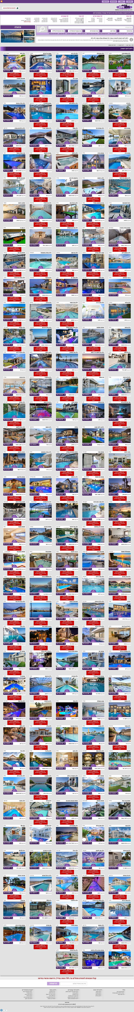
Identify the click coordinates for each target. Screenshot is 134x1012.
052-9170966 (86, 170)
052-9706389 (112, 544)
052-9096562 (86, 320)
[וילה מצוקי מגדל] (41, 136)
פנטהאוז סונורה (21, 78)
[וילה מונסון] (93, 934)
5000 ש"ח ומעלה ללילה (79, 21)
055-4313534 (86, 469)
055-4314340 (86, 818)
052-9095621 (112, 394)
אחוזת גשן (75, 626)
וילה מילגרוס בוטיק (20, 128)
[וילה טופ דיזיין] (93, 311)
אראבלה (18, 27)
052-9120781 (7, 71)
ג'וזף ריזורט (127, 452)
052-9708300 (60, 594)
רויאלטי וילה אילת (46, 651)
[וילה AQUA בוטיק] (41, 585)
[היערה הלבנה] (14, 460)
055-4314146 (112, 370)
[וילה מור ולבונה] (93, 859)
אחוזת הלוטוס (47, 153)
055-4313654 (7, 220)
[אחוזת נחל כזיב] (120, 684)
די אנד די (22, 228)
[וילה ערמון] (120, 485)
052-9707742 (7, 345)
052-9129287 (112, 967)
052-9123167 (86, 295)
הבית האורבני (74, 726)
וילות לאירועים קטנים (53, 33)
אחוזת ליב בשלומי (99, 527)
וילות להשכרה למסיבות (71, 33)
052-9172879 (60, 544)
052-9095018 (86, 394)
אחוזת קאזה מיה (47, 477)
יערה (31, 153)
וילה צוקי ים (74, 278)
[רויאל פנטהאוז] (120, 211)
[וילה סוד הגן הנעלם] (67, 236)
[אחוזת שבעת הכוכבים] (67, 809)
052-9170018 (86, 120)
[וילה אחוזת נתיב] (120, 62)
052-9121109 (60, 743)
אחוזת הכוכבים (21, 552)
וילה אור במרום (126, 576)
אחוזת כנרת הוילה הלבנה (97, 950)
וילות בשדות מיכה (28, 997)
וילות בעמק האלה (118, 20)
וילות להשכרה (36, 19)
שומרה (31, 53)
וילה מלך (75, 701)
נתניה (57, 277)
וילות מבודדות (45, 18)
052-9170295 (86, 668)
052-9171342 (112, 270)
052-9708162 (33, 693)
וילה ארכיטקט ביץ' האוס (97, 352)
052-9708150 (60, 71)
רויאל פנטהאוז (126, 203)
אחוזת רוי (127, 527)
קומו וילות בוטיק (99, 253)
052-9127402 (112, 693)
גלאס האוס (48, 352)
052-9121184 (60, 245)
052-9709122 (86, 345)
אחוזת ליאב (101, 776)
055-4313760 (86, 519)
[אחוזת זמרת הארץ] (67, 660)
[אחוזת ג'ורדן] (93, 161)
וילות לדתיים (36, 18)
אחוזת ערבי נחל (126, 801)
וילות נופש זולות (112, 33)
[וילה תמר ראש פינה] (93, 510)
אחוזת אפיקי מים (20, 925)
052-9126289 (7, 843)
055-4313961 (112, 170)
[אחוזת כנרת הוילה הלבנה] (93, 958)
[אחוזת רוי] (120, 535)
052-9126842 (112, 668)
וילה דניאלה (74, 477)
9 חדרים (93, 20)
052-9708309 (86, 942)
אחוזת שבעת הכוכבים (72, 801)
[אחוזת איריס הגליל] (93, 684)
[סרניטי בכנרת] (14, 884)
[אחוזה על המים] (41, 62)
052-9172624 (33, 220)
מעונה (57, 302)
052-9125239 (86, 569)
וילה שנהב (101, 726)
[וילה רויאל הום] (67, 211)
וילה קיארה (75, 377)
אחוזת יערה (75, 402)
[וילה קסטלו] (14, 336)
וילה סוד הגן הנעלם (72, 228)
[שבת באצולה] (93, 709)
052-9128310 (112, 619)
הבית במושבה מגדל (98, 203)
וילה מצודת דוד (100, 128)
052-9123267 (33, 320)
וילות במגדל (29, 993)
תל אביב (111, 751)
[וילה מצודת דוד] (93, 136)
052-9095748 (86, 270)
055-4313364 (112, 245)
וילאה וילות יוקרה (99, 427)
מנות (31, 676)
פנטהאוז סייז (100, 552)
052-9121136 (60, 469)
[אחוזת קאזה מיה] (41, 485)
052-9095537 (33, 444)
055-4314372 (7, 370)
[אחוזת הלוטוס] (41, 161)
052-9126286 (33, 569)
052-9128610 (86, 96)
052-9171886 (86, 918)
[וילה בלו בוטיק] (67, 958)
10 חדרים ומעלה (91, 21)
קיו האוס (101, 377)
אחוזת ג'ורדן (101, 153)
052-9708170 (33, 71)
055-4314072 (60, 619)
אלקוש (110, 427)
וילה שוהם (22, 402)
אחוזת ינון (101, 651)
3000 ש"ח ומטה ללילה (79, 18)
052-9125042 (60, 644)
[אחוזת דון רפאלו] (93, 485)
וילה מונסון (101, 925)
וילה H (128, 751)
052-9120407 (33, 419)
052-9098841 (60, 942)
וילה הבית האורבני (51, 997)
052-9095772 (33, 893)
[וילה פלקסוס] (93, 112)
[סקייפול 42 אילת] (120, 410)
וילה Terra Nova (126, 950)
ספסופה (111, 103)
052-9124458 (112, 718)
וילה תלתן (22, 726)
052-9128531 (112, 768)
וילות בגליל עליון (128, 20)
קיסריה (110, 302)
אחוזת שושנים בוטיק (72, 452)
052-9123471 (86, 768)
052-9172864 (86, 718)
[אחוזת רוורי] (93, 460)
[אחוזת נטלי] (41, 560)
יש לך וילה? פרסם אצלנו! (118, 993)
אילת (110, 78)
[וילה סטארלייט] (67, 834)
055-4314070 (33, 370)
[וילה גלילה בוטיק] (93, 610)
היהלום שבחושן (47, 228)
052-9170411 (112, 494)
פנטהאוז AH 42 (21, 178)
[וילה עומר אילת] (120, 909)
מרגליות (31, 178)
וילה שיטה (127, 327)
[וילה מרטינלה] (93, 62)
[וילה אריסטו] (67, 261)
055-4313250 (7, 544)
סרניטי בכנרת (21, 875)
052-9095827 (33, 743)
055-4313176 (7, 195)
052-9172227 (86, 494)
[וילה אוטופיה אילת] (120, 660)
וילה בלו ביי (48, 751)
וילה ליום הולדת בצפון (122, 33)
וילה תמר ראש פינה (98, 502)
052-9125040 (7, 918)
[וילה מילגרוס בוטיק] (14, 136)
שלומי (84, 527)
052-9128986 (60, 444)
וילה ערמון (127, 477)
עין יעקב (32, 103)
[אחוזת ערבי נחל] (120, 809)
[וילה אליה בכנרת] (14, 112)
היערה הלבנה (21, 452)
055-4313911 (86, 619)
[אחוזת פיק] (120, 161)
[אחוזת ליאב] (93, 784)
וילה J (128, 601)
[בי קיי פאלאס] (120, 286)
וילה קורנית (75, 676)
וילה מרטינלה (100, 53)
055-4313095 (60, 494)
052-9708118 (86, 594)
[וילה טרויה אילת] (93, 635)
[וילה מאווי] (120, 734)
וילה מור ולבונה (100, 850)
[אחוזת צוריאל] (14, 261)
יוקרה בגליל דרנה (20, 502)
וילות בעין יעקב (28, 998)
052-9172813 (7, 718)
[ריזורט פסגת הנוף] (41, 635)
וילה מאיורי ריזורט (125, 925)
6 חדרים (100, 21)
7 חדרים (93, 18)
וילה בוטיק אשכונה (46, 452)
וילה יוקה (75, 751)
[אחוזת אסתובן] (93, 336)
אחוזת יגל (22, 651)
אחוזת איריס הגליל (99, 676)
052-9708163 (112, 71)
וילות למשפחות (54, 19)
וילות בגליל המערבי (127, 19)
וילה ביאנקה (100, 178)
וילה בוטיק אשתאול (46, 253)
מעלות (110, 676)
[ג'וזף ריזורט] (120, 460)
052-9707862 (112, 120)
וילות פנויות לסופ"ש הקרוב (9, 8)
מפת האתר (67, 1002)
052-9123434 (86, 743)
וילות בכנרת (129, 21)
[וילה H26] (41, 909)
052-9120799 (112, 295)
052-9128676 (7, 942)
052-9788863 (86, 220)
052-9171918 (33, 843)
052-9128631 (7, 768)
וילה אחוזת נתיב (126, 53)
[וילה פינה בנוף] (93, 759)
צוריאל (57, 228)
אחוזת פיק (127, 153)
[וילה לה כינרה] (120, 386)
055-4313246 (112, 893)
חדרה (110, 277)
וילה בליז (48, 726)
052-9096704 (112, 569)
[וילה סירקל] (41, 286)
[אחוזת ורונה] (120, 136)
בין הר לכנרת (74, 552)
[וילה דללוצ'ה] (67, 909)
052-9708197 (7, 743)
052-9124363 (60, 295)
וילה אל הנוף (21, 701)
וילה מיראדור (47, 701)
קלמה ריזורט (21, 203)
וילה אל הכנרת (74, 527)
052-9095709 (60, 419)
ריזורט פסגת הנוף (46, 626)
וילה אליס (127, 302)
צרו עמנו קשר (121, 994)
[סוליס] (67, 435)
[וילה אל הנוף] (14, 709)
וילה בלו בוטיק (74, 950)
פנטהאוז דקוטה (73, 601)
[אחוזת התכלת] (93, 809)
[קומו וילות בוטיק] (93, 261)
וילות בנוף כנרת (28, 994)
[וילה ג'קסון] (41, 435)
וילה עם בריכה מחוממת (63, 19)
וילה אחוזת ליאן (126, 253)
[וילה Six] (14, 834)
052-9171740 (86, 843)
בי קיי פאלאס (126, 278)
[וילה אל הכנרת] (67, 535)
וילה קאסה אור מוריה (98, 900)
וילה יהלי (75, 850)
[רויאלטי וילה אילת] (41, 660)
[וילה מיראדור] (41, 709)
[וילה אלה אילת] (14, 784)
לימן (83, 53)
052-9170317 (60, 793)
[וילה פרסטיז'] (41, 386)
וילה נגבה (127, 826)
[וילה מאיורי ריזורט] (120, 934)
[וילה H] (120, 759)
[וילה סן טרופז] (120, 859)
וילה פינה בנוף (100, 751)
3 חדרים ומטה (99, 18)
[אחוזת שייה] (67, 585)
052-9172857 (60, 918)
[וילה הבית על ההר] (14, 610)
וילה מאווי (127, 726)
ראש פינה (6, 327)
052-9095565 (60, 220)
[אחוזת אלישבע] (14, 485)
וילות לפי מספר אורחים (26, 20)
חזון (83, 402)
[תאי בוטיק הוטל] (14, 161)
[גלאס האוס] (41, 361)
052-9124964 (112, 818)
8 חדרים (93, 19)
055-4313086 (112, 419)
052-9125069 (60, 569)
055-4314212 (33, 644)
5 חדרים (100, 20)
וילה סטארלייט (74, 826)
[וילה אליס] (120, 311)
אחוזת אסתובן (100, 327)
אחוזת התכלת (100, 801)
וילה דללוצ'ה (74, 900)
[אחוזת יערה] (67, 410)
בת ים (110, 203)
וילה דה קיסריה (47, 850)
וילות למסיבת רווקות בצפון (72, 991)
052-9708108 (33, 818)
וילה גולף (127, 502)
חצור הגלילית (85, 78)
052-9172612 (33, 868)
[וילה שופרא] (67, 884)
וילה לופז (22, 53)
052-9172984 (7, 644)
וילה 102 (49, 78)
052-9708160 (7, 120)
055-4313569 (33, 96)
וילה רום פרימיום (46, 327)
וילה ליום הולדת (54, 18)
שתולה (31, 801)
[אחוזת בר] (14, 684)
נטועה (110, 53)
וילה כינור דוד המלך (50, 994)
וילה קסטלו (22, 327)
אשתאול (32, 253)
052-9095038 (60, 768)
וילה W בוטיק (52, 996)
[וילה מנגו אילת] (93, 834)
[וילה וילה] (124, 6)
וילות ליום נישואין (112, 45)
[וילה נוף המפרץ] (67, 361)
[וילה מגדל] (41, 610)
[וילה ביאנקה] (93, 186)
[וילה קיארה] (67, 386)
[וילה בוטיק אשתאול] (41, 261)
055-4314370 (33, 544)
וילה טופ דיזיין (100, 302)
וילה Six (23, 826)
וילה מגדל (48, 601)
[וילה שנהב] (93, 734)
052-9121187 (7, 494)
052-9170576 (33, 295)
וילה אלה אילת (21, 776)
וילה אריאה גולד (99, 228)
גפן (83, 128)
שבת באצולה (100, 701)
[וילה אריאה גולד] (93, 236)
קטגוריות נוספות (27, 21)
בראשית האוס (47, 402)
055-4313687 (60, 519)
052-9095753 (112, 942)
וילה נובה (22, 626)
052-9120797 (60, 394)
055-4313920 (33, 519)
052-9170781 (60, 668)
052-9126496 (112, 145)
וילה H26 (49, 900)
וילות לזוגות (54, 20)
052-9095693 (7, 419)
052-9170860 (86, 544)
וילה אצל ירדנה (100, 576)
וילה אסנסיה (48, 776)
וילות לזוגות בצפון (81, 33)
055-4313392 (60, 868)
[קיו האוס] (93, 386)
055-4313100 (60, 195)
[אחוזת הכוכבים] (14, 560)
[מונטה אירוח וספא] (93, 884)
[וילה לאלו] (93, 286)
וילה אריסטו (74, 253)
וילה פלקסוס (100, 103)
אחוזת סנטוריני (47, 103)
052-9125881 (33, 469)
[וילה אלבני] (14, 809)
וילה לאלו (101, 278)
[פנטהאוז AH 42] (14, 186)
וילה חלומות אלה (99, 78)
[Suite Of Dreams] (120, 560)
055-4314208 (33, 718)
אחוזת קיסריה (47, 527)
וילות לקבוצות (36, 21)
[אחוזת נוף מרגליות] (41, 186)
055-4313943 (86, 444)
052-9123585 (86, 793)
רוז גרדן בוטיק (126, 875)
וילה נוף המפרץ (73, 352)
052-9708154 (7, 793)
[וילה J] (120, 610)
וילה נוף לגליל (47, 203)
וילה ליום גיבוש (62, 33)
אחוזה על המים (47, 53)
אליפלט (58, 253)
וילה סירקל (48, 278)
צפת (5, 527)
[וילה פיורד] (41, 311)
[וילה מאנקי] (120, 709)
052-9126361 (7, 569)
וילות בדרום (110, 18)
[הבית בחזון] (93, 410)
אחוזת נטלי (48, 552)
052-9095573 (60, 893)
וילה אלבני (22, 801)
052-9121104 (7, 270)
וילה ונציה (22, 302)
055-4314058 (7, 893)
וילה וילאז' (75, 153)
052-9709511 (60, 96)
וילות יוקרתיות (45, 20)
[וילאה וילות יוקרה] (93, 435)
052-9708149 (7, 818)
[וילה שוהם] (14, 410)
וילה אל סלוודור (47, 502)
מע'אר (5, 203)
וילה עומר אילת (126, 900)
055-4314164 (7, 145)
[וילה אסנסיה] (41, 784)
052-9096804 (60, 145)
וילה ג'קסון (48, 427)
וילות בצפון (129, 18)
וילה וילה (130, 1)
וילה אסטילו (48, 826)
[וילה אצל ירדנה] (93, 585)
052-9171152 (60, 270)
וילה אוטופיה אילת (125, 651)
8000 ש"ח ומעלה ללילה (79, 23)
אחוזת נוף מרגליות (46, 178)
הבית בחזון (101, 402)
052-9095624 (112, 918)
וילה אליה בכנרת (20, 103)
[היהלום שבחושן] (41, 236)
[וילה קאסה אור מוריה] (93, 909)
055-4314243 (7, 96)
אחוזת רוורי (101, 452)
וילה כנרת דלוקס (20, 427)
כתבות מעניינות (120, 991)
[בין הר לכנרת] (67, 560)
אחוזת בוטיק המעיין (125, 228)
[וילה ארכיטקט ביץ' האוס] (93, 361)
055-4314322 (86, 893)
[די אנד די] (14, 236)
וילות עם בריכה (65, 18)
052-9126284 (33, 394)
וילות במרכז (119, 18)
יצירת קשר (105, 1)
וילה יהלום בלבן (73, 103)
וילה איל (22, 751)
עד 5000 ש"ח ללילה (80, 20)
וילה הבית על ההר (20, 601)
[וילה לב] (120, 112)
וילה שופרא (74, 875)
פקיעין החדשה (86, 477)
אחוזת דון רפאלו (99, 477)
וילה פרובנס (48, 676)
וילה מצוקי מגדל (46, 128)
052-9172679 (60, 967)
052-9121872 (112, 220)
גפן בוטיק (48, 925)
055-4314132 (33, 918)
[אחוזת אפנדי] (67, 934)
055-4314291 (33, 170)
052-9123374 (60, 843)
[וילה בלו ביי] (41, 759)
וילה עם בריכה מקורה (73, 996)
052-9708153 (7, 170)
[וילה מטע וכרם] (120, 435)
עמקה (5, 477)
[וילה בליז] (41, 734)
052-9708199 (60, 320)
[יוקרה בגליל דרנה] (14, 510)
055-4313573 (7, 469)
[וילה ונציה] (14, 311)
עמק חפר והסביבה (6, 551)
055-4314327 (33, 145)
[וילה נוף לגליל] (41, 211)
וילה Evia (75, 128)
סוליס (76, 427)
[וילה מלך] (67, 709)
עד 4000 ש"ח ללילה (80, 19)
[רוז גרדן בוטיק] (120, 884)
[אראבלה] (18, 36)
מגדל (57, 53)
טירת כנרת (22, 377)
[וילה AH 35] (14, 859)
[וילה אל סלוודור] (41, 510)
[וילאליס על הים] (120, 635)
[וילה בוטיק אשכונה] (41, 460)
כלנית (57, 626)
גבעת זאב (111, 228)
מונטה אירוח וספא (99, 875)
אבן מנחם (6, 502)
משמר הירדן (6, 53)
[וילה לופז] (14, 62)
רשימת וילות (113, 1)
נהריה (57, 178)
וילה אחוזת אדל (126, 776)
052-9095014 (60, 170)
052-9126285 (112, 594)
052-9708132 (60, 818)
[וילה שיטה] (120, 336)
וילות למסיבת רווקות (64, 20)
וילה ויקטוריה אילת (72, 776)
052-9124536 (33, 494)
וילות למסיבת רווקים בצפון (92, 33)
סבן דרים (75, 78)
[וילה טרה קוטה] (67, 311)
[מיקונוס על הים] (67, 186)
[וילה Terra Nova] (120, 958)
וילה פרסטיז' (48, 377)
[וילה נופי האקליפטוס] (67, 336)
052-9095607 (33, 768)
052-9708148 (112, 320)
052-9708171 (112, 195)
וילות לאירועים (45, 21)
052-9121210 (7, 394)
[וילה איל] (14, 759)
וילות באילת (110, 20)
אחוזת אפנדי (74, 925)
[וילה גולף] (120, 510)
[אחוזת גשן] (67, 635)
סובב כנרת (85, 801)
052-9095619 (7, 594)
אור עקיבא (85, 551)
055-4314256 (86, 71)
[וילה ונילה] (41, 809)
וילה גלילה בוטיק (99, 601)
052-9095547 (33, 793)
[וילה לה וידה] (67, 62)
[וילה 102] (41, 87)
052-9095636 (7, 295)
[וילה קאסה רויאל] (14, 585)
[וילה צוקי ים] (67, 286)
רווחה (5, 676)
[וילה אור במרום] (120, 585)
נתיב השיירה (32, 477)
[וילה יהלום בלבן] (67, 112)
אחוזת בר (22, 676)
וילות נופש (28, 19)
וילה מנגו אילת (100, 826)
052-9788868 (33, 619)
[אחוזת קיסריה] (41, 535)
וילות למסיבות (28, 18)
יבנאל (57, 153)
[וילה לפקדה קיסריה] (67, 510)
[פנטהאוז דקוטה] (67, 610)
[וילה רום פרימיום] (41, 336)
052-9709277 (33, 245)
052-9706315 (7, 444)
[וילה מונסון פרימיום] (120, 186)
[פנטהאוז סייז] (93, 560)
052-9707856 (112, 96)
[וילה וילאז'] (67, 161)
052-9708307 (7, 619)
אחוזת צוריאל (21, 253)
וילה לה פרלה (52, 993)
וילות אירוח (45, 19)
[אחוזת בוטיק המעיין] (120, 236)
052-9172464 (60, 120)
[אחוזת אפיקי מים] (14, 934)
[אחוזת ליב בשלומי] (93, 535)
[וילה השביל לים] (14, 361)
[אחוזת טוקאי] (14, 535)
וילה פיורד (48, 302)
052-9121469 (86, 370)
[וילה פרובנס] (41, 684)
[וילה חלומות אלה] (93, 87)
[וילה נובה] (14, 635)
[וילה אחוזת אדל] (120, 784)
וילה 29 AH (127, 352)
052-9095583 (86, 245)
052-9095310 (33, 270)
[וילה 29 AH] (120, 361)
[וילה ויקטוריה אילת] (67, 784)
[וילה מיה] (120, 87)
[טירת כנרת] (14, 386)
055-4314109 (112, 743)
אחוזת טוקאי (21, 527)
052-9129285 (86, 145)
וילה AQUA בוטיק (46, 576)
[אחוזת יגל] (14, 660)
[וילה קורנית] (67, 684)
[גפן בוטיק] (41, 934)
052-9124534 (112, 793)
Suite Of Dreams (125, 552)
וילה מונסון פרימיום (125, 178)
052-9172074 (86, 967)
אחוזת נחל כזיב (126, 676)
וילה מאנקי (127, 701)
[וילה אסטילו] (41, 834)
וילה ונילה (48, 801)
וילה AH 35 (22, 850)
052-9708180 (86, 868)
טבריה (57, 327)
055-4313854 (60, 370)
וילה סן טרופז (126, 850)
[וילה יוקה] (67, 759)
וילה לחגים (55, 21)
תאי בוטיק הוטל (21, 153)
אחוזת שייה (74, 576)
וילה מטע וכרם (126, 427)
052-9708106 (112, 444)
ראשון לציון (85, 103)
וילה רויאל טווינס (46, 875)
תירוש (57, 103)
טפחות (57, 128)
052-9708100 (112, 519)
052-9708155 (86, 419)
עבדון (5, 651)
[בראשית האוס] (41, 410)
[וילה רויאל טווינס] (41, 884)
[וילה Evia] (67, 136)
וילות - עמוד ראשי (130, 45)
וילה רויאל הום (74, 203)
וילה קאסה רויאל (20, 576)
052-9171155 (7, 245)
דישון (31, 551)
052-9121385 (86, 693)
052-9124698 (60, 345)
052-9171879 (7, 519)
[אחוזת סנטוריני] (41, 112)
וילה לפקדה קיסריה (72, 502)
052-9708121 (33, 594)
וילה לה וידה (74, 53)
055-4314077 (7, 868)
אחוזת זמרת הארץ (73, 651)
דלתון (57, 78)
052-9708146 (33, 345)
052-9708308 (112, 345)
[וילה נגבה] (120, 834)
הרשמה (53, 983)
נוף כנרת (32, 78)
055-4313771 (60, 693)
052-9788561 (7, 668)
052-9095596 (33, 668)
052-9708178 (33, 195)
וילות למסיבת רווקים (64, 21)
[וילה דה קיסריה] (41, 859)
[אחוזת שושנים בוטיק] (67, 460)
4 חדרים (100, 19)
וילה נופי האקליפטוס (72, 327)
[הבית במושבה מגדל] (93, 211)
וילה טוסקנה (52, 991)
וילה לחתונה (37, 20)
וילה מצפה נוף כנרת (19, 278)
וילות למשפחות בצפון (103, 33)
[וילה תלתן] (14, 734)
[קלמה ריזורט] (14, 211)
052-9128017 (7, 693)
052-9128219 (112, 469)
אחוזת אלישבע (21, 477)
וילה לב (128, 103)
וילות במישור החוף (118, 19)
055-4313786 (112, 868)
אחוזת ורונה (127, 128)
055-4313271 (86, 644)
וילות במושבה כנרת (27, 991)
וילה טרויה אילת (99, 626)
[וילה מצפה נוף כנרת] (14, 286)
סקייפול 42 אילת (125, 402)
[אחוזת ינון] (93, 660)
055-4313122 (112, 843)
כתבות (121, 1)
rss (1, 1)
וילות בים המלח (110, 19)
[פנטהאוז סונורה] (14, 87)
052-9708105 (7, 320)
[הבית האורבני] (67, 734)
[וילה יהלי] (67, 859)
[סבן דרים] (67, 87)
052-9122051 (112, 644)
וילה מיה (128, 78)
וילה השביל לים (20, 352)
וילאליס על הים (126, 626)
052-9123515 (33, 120)
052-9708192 (33, 942)
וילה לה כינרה (126, 377)
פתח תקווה (58, 726)
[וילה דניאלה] (67, 485)
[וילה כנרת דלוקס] (14, 435)
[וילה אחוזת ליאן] (120, 261)
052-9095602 (86, 195)
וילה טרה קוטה (74, 302)
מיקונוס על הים (73, 178)
